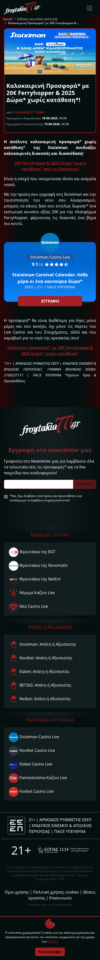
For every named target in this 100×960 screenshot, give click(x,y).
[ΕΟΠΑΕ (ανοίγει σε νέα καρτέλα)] (63, 850)
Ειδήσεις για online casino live (37, 19)
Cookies (53, 941)
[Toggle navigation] (89, 8)
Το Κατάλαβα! (50, 952)
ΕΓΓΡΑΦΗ (50, 301)
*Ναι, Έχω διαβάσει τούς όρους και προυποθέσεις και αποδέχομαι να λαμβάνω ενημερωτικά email (46, 498)
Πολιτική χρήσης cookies (56, 892)
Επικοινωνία (60, 898)
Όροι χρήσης (17, 892)
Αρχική (7, 19)
